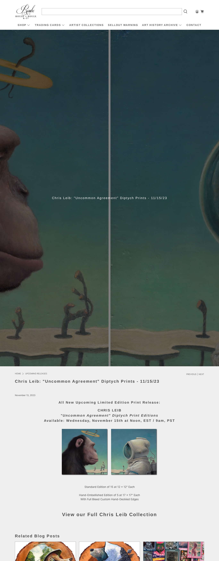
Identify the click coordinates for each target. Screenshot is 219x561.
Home (18, 374)
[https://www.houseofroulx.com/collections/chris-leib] (109, 474)
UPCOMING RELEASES (36, 374)
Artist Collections (86, 25)
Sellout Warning (123, 25)
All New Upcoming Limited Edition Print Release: (109, 402)
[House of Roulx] (25, 11)
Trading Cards (48, 25)
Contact (193, 25)
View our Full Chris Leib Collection (109, 514)
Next (201, 374)
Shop (22, 25)
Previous (191, 374)
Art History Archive (160, 25)
